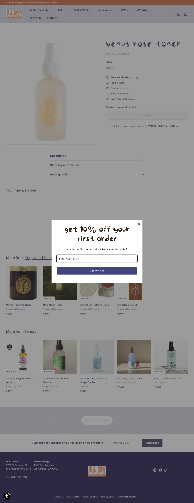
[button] (7, 496)
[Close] (138, 224)
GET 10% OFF (97, 270)
